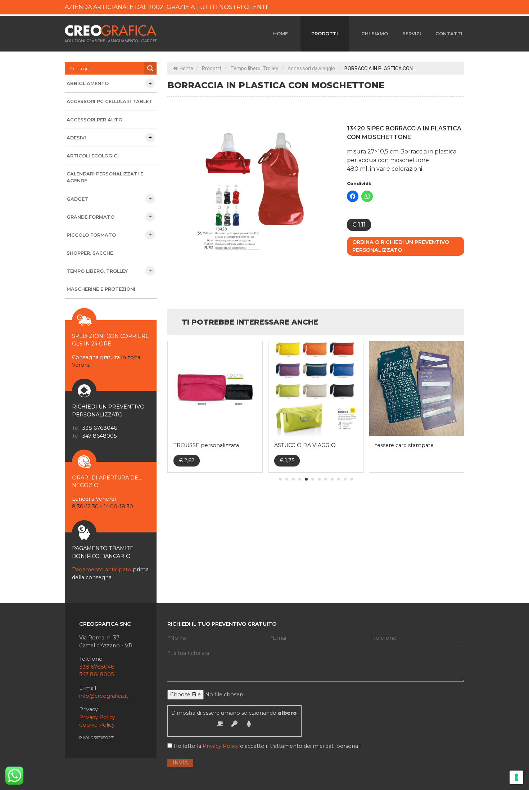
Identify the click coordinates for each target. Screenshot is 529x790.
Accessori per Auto (94, 119)
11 (345, 479)
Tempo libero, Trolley (254, 68)
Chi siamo (374, 33)
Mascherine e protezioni (101, 289)
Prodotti (324, 33)
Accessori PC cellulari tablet (109, 101)
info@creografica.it (103, 696)
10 (338, 479)
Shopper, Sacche (90, 253)
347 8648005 (96, 674)
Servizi (411, 33)
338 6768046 (96, 667)
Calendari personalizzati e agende (105, 177)
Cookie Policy (97, 725)
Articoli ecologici (93, 156)
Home (186, 68)
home (280, 33)
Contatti (448, 33)
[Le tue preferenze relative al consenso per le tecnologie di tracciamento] (516, 777)
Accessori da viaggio (311, 68)
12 (351, 479)
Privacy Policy (97, 717)
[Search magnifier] (150, 68)
